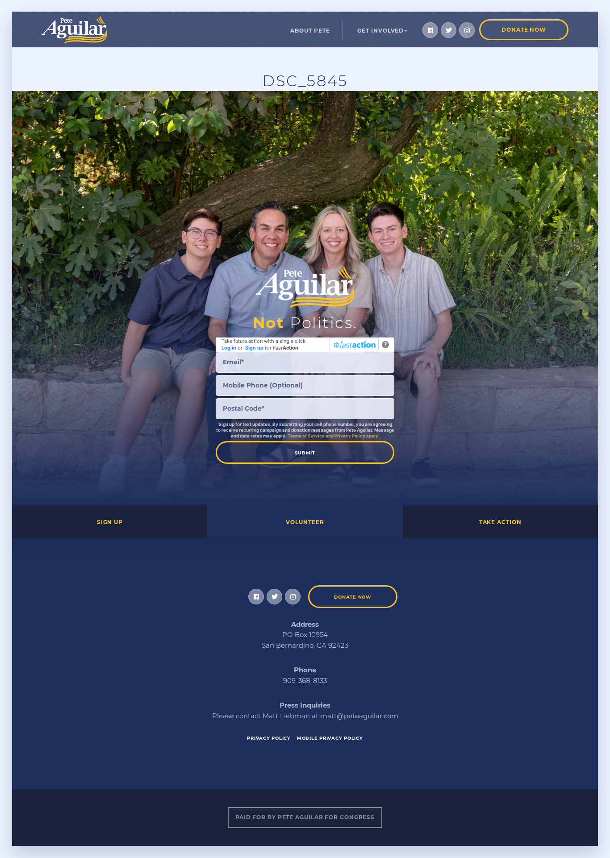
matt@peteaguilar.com (359, 716)
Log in (228, 348)
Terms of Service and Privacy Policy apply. (334, 435)
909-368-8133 (305, 680)
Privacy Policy (269, 738)
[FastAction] (354, 344)
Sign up (254, 348)
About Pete (310, 30)
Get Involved (380, 30)
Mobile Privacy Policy (330, 738)
